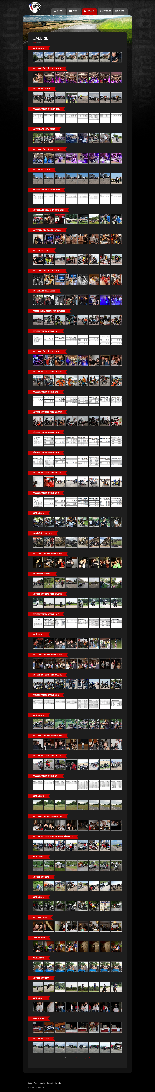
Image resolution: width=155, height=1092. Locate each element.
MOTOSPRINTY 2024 (41, 170)
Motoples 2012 (40, 917)
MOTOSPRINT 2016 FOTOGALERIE (47, 675)
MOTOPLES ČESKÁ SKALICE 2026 (47, 68)
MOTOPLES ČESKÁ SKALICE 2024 (47, 230)
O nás (59, 11)
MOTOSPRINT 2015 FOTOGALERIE (47, 756)
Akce (75, 11)
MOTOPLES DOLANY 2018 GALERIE (47, 554)
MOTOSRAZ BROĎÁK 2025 (44, 129)
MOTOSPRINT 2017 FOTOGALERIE (47, 594)
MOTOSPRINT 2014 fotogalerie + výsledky (53, 836)
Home (34, 42)
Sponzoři (106, 11)
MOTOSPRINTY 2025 (41, 89)
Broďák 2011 (38, 998)
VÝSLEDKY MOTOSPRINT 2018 (46, 493)
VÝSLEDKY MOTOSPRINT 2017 (46, 614)
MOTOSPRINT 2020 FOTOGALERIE (47, 412)
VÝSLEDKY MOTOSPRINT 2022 (46, 331)
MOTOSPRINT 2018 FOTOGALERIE (47, 473)
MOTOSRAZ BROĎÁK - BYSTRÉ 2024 (48, 210)
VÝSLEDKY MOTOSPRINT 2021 (46, 392)
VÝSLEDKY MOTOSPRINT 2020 (46, 432)
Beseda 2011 (38, 1018)
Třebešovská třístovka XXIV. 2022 (49, 311)
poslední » (88, 1058)
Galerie (91, 11)
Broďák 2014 (38, 857)
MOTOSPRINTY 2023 (41, 250)
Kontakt (121, 11)
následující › (78, 1058)
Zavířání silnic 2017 (42, 574)
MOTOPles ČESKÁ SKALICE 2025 (47, 149)
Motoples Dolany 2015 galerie (47, 816)
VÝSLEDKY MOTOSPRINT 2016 (46, 695)
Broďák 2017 (38, 634)
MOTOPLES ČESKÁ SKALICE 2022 (47, 351)
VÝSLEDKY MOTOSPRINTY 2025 (46, 109)
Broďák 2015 (38, 796)
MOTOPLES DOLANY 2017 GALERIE (47, 655)
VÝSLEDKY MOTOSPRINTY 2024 (46, 190)
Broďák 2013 (38, 897)
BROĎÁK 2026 (38, 48)
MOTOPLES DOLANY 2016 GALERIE (47, 735)
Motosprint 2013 (41, 877)
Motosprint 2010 (41, 1039)
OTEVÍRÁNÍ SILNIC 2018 (42, 533)
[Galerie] (35, 7)
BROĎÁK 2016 (38, 715)
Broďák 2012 (38, 958)
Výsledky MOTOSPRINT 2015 (46, 776)
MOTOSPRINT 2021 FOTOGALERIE (47, 372)
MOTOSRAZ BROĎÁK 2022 (44, 291)
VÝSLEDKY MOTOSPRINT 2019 (46, 452)
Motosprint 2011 (41, 978)
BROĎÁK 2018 (38, 513)
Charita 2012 (39, 938)
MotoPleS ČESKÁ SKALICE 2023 (47, 271)
